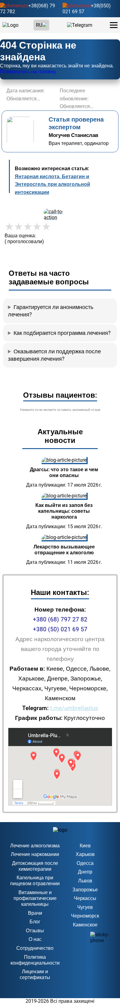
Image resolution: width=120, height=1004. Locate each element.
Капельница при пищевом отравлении (35, 880)
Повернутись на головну (28, 71)
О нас (35, 939)
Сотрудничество (35, 948)
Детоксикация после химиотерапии (35, 866)
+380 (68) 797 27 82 (60, 619)
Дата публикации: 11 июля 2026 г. (64, 562)
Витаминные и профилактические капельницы (35, 898)
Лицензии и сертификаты (35, 974)
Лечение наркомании (35, 854)
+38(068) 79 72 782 (27, 8)
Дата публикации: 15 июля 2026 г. (64, 526)
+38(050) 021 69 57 (86, 8)
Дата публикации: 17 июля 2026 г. (64, 485)
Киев (85, 846)
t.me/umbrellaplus (74, 708)
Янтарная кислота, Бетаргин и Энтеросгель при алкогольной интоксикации (52, 184)
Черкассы (85, 898)
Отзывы (35, 931)
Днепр (85, 872)
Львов (85, 881)
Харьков (85, 854)
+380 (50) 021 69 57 (60, 629)
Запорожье (85, 890)
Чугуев (85, 907)
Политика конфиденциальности (35, 960)
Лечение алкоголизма (35, 846)
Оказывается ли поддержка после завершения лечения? (54, 355)
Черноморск (85, 916)
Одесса (85, 863)
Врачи (35, 913)
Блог (35, 922)
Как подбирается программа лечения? (62, 333)
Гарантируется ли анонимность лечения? (51, 311)
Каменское (85, 925)
